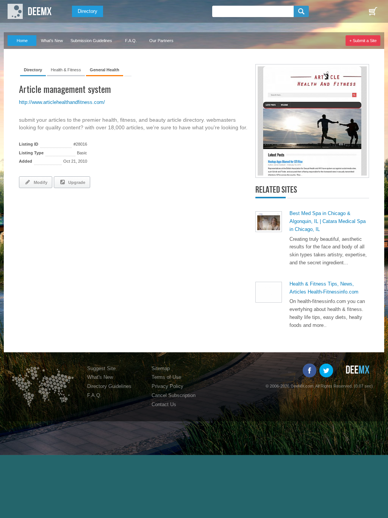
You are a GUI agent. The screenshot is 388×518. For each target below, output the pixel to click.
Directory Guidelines (109, 386)
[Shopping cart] (372, 11)
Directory (87, 11)
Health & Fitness (66, 69)
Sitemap (161, 368)
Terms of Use (166, 377)
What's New (52, 40)
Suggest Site (101, 368)
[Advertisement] (107, 214)
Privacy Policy (167, 386)
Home (22, 40)
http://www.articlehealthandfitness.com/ (62, 102)
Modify (39, 182)
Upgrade (75, 182)
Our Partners (161, 40)
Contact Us (164, 404)
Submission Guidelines (91, 40)
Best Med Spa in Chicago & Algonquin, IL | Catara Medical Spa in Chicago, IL (327, 221)
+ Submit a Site (363, 40)
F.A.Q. (131, 40)
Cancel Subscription (174, 395)
